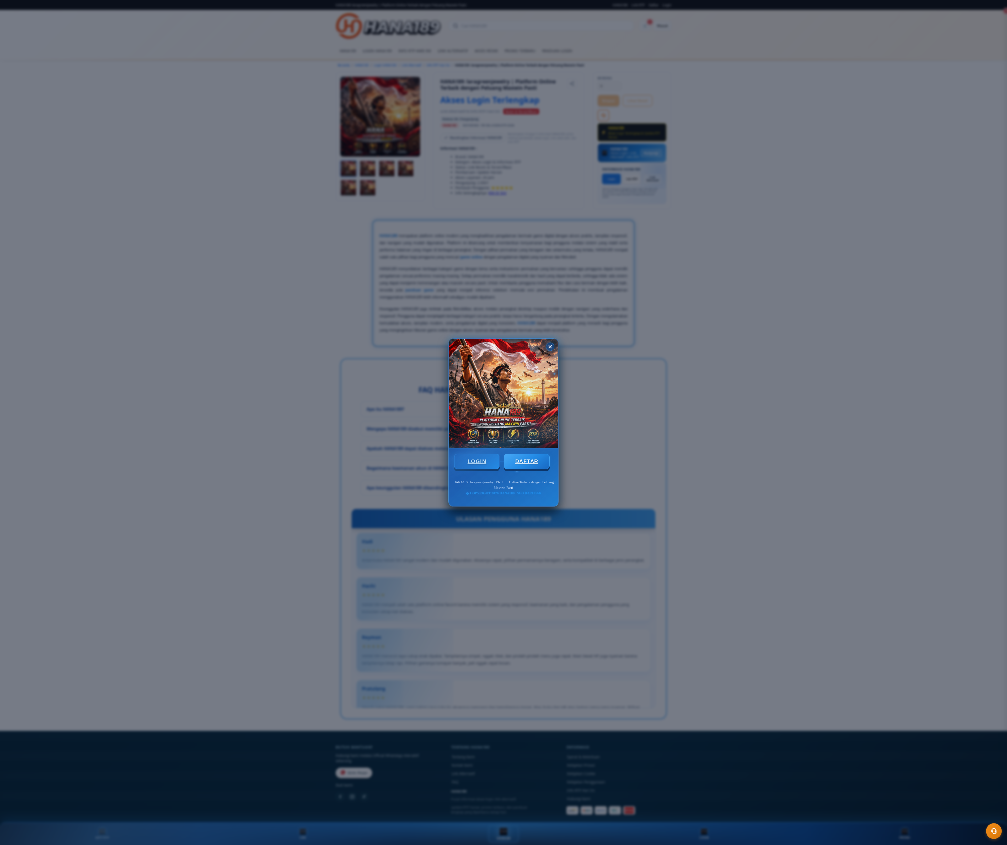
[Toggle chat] (994, 831)
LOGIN (477, 461)
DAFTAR (526, 461)
